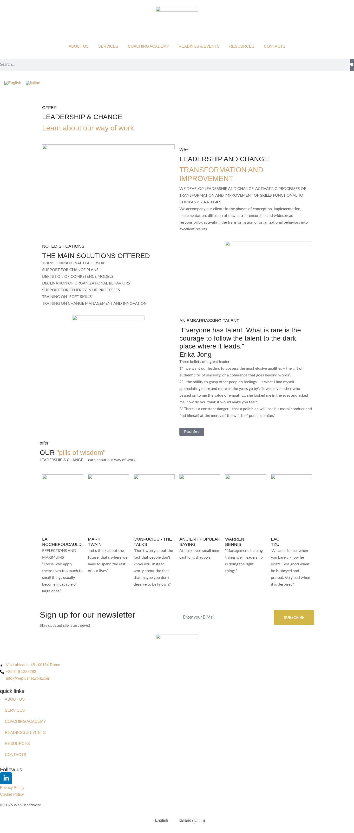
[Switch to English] (13, 83)
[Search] (352, 65)
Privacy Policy (12, 788)
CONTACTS (274, 46)
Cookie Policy (12, 794)
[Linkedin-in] (6, 778)
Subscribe (294, 618)
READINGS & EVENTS (199, 46)
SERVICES (108, 46)
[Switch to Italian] (33, 83)
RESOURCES (241, 46)
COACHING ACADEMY (148, 46)
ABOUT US (79, 46)
